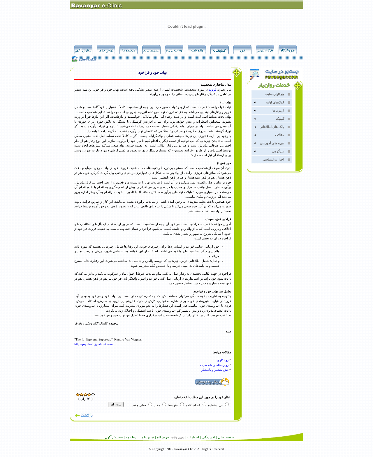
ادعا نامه (131, 437)
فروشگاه (163, 437)
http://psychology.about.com (93, 344)
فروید (212, 89)
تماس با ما (147, 437)
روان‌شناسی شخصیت (214, 365)
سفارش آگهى (114, 437)
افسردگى (208, 437)
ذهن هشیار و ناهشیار (214, 369)
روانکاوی (222, 360)
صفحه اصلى (226, 437)
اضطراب (193, 437)
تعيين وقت (177, 437)
